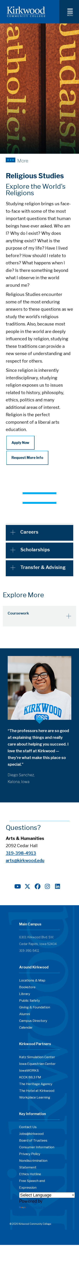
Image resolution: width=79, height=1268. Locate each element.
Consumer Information (36, 1147)
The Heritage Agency (35, 1084)
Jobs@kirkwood (31, 1134)
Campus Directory (33, 1021)
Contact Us (28, 1127)
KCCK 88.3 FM (30, 1077)
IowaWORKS (29, 1070)
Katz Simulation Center (37, 1057)
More (22, 160)
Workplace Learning (34, 1097)
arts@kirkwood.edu (25, 860)
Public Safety (29, 1000)
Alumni (24, 1014)
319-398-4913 (21, 853)
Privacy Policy (29, 1154)
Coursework (18, 613)
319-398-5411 (29, 950)
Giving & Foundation (34, 1007)
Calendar (26, 1027)
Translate (35, 1207)
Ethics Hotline (30, 1174)
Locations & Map (32, 980)
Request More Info (27, 458)
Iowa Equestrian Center (37, 1064)
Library (24, 994)
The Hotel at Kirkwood (36, 1091)
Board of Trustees (33, 1140)
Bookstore (27, 987)
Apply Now (20, 443)
